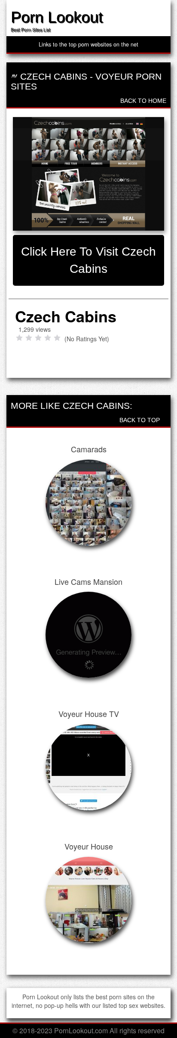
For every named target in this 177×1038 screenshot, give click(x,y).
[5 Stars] (57, 338)
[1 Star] (19, 338)
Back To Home (142, 100)
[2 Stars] (28, 338)
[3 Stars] (38, 338)
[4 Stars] (47, 338)
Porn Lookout (57, 17)
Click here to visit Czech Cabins (88, 260)
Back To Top (140, 420)
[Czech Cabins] (88, 174)
